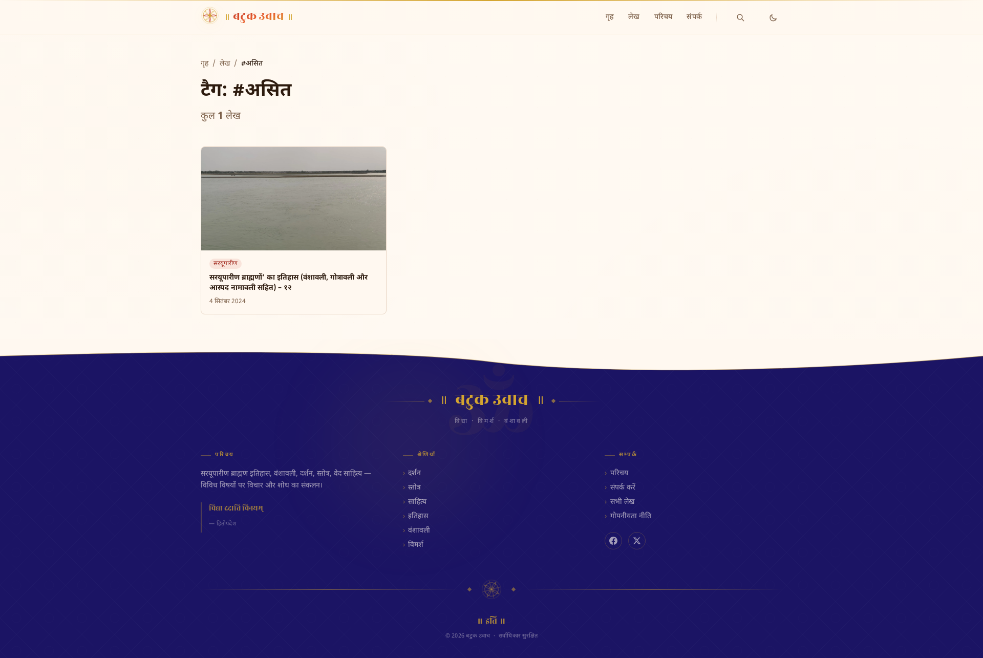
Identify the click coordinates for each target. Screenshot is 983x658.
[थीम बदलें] (773, 17)
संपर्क (694, 17)
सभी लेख (622, 502)
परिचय (663, 17)
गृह (610, 17)
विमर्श (415, 545)
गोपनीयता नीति (630, 516)
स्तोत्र (414, 488)
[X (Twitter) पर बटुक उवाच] (637, 540)
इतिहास (418, 516)
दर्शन (414, 473)
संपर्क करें (622, 488)
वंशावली (419, 531)
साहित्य (417, 502)
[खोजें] (740, 17)
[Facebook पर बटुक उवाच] (613, 540)
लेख (633, 17)
